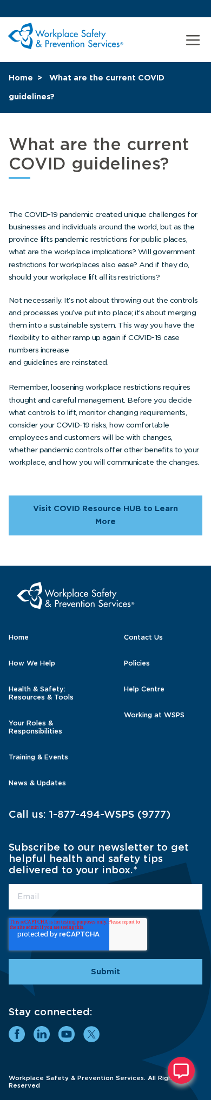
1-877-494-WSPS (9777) (109, 814)
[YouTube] (66, 1034)
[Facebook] (17, 1034)
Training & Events (38, 757)
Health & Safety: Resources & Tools (41, 693)
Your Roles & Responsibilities (35, 727)
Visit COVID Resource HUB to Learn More (105, 515)
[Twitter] (91, 1034)
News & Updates (37, 783)
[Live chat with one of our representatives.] (181, 1070)
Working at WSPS (154, 715)
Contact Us (143, 637)
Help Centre (144, 689)
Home (21, 77)
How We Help (32, 663)
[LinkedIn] (42, 1034)
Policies (137, 663)
